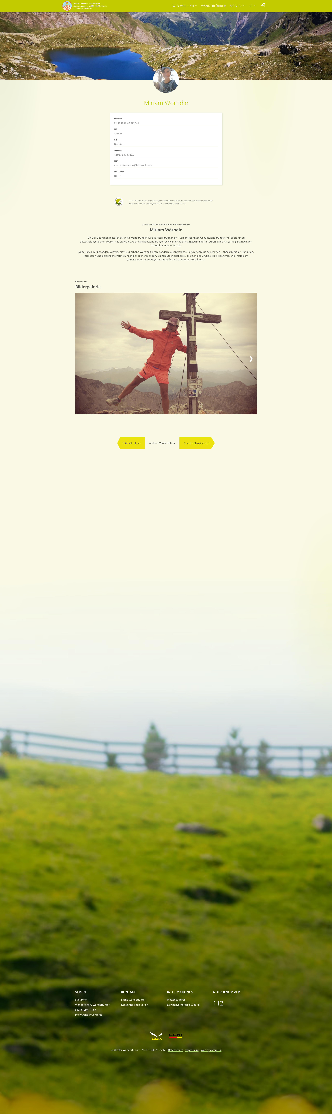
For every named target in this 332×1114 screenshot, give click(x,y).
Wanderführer (213, 6)
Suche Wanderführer (133, 999)
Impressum (192, 1050)
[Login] (263, 6)
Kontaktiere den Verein (134, 1004)
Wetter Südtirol (176, 999)
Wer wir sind (183, 6)
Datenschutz (175, 1050)
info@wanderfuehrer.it (88, 1014)
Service (236, 6)
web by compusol (211, 1050)
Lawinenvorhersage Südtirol (183, 1004)
